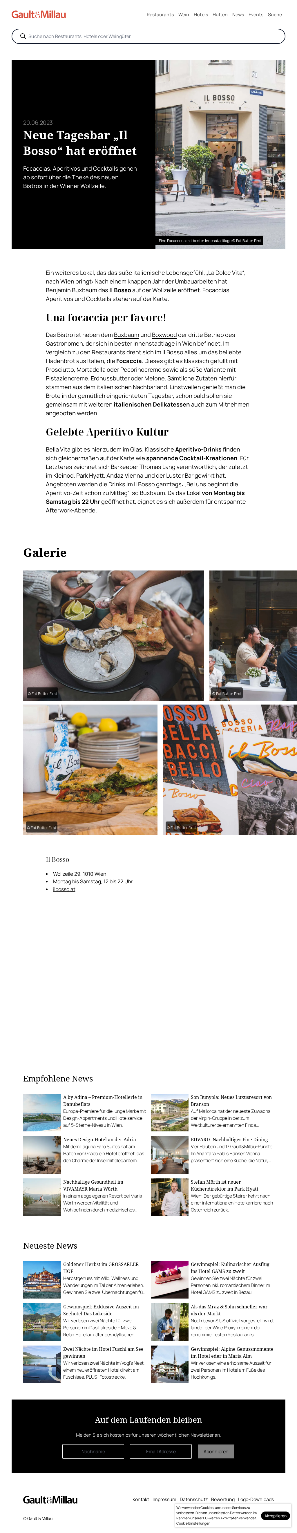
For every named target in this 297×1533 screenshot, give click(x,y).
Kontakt (141, 1499)
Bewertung (223, 1499)
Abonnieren (216, 1451)
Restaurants (160, 14)
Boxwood (164, 335)
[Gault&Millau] (50, 1500)
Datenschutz (194, 1499)
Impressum (164, 1499)
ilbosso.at (64, 889)
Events (256, 14)
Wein (183, 14)
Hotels (201, 14)
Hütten (220, 14)
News (238, 14)
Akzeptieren (276, 1515)
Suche (275, 14)
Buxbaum (126, 335)
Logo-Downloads (256, 1499)
